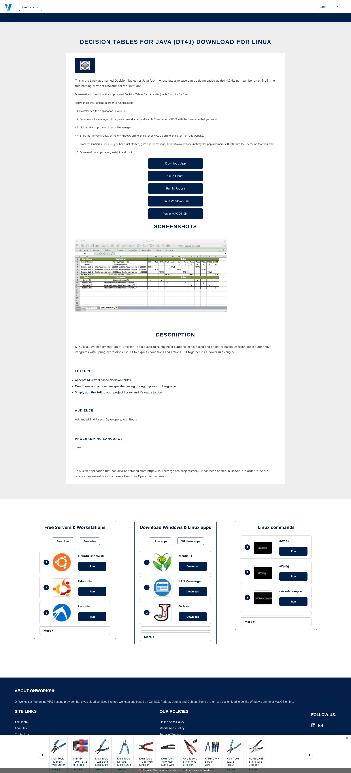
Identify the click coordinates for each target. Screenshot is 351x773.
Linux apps (160, 541)
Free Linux (62, 541)
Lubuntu (84, 606)
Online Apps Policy (172, 722)
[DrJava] (163, 613)
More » (49, 630)
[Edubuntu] (63, 587)
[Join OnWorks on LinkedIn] (313, 725)
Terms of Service (170, 734)
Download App (175, 163)
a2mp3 (284, 541)
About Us (21, 728)
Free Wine (90, 541)
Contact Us (22, 734)
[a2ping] (264, 572)
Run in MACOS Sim (175, 213)
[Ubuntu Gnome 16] (63, 562)
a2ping (284, 566)
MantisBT (186, 556)
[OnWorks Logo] (8, 7)
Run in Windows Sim (176, 201)
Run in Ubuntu (175, 176)
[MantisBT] (163, 562)
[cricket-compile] (264, 597)
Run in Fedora (175, 188)
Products (28, 7)
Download (192, 566)
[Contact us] (320, 725)
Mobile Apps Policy (172, 728)
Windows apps (190, 541)
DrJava (184, 606)
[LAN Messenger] (163, 587)
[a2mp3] (264, 547)
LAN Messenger (190, 581)
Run (92, 566)
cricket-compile (290, 591)
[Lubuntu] (63, 613)
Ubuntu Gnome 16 (91, 556)
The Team (21, 722)
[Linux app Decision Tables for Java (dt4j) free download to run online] (85, 65)
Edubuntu (85, 581)
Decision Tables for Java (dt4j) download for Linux (175, 42)
